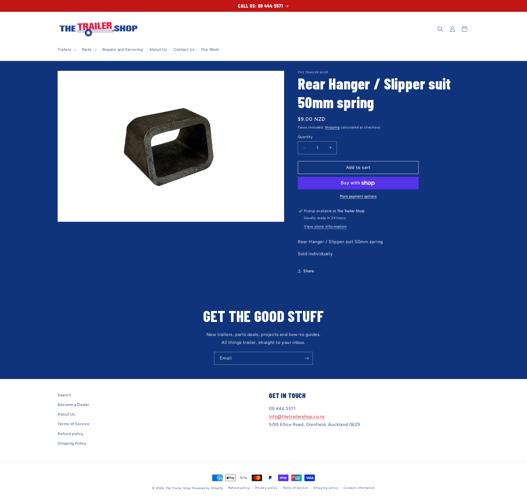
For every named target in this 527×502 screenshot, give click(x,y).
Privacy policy (266, 488)
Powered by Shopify (207, 488)
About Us (66, 414)
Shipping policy (325, 488)
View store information (325, 226)
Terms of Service (73, 424)
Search (64, 395)
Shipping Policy (72, 443)
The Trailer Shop (178, 488)
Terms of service (295, 488)
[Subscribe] (307, 358)
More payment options (358, 196)
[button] (66, 49)
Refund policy (71, 433)
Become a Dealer (73, 404)
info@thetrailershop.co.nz (297, 416)
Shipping (332, 127)
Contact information (359, 488)
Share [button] (308, 271)
